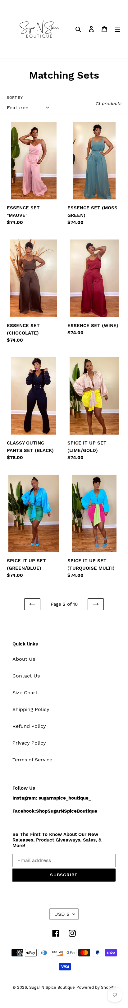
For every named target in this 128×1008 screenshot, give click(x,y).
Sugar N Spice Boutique (52, 987)
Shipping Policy (30, 709)
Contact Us (26, 676)
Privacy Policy (29, 743)
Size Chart (25, 693)
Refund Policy (29, 726)
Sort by (15, 97)
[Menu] (117, 29)
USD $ (62, 914)
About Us (23, 659)
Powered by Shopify (96, 987)
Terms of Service (32, 760)
